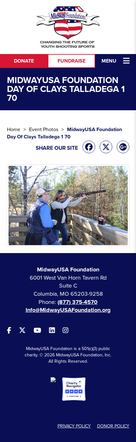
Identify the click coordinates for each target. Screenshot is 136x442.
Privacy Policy (74, 426)
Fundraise (71, 61)
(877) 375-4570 (77, 302)
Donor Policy (113, 426)
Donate (24, 61)
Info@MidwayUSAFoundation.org (68, 309)
